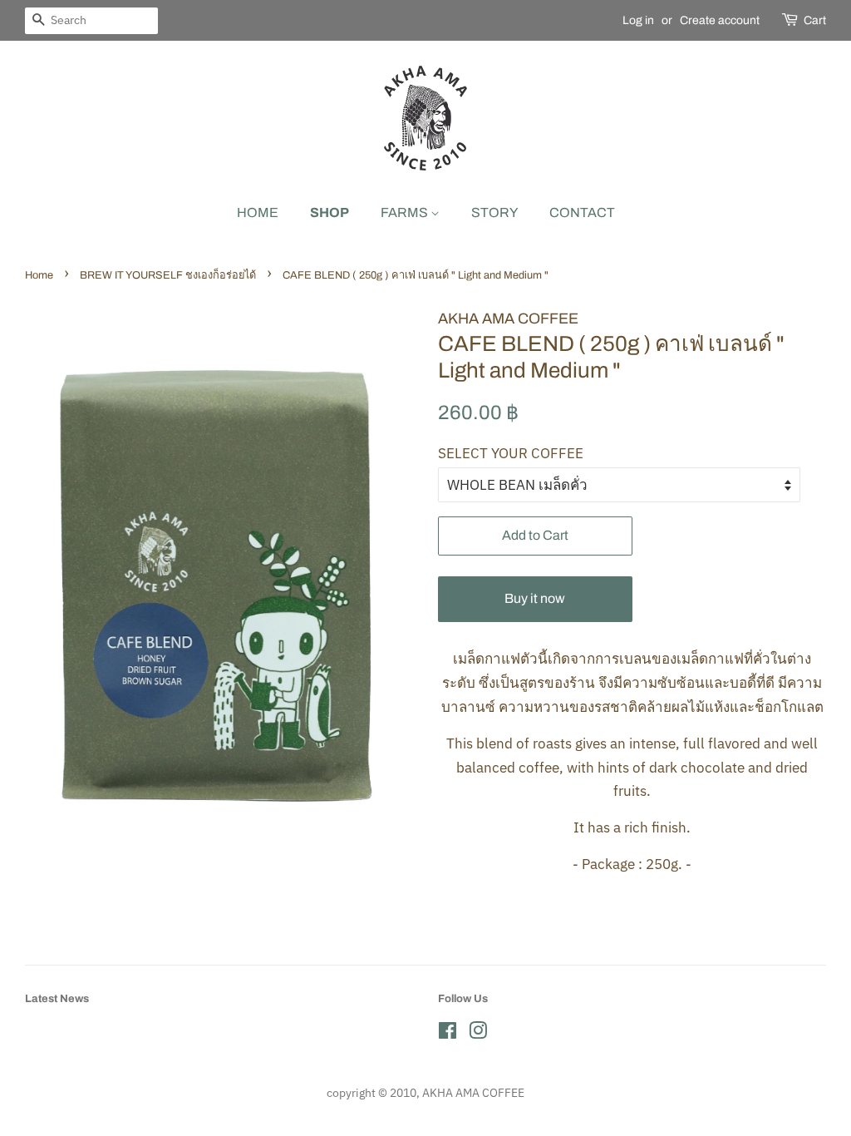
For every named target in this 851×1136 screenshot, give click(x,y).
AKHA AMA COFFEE (473, 1092)
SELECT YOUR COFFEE (510, 453)
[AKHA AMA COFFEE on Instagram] (478, 1033)
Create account (720, 20)
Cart (815, 20)
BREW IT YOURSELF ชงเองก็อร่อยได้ (168, 275)
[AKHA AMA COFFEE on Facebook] (447, 1033)
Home (39, 275)
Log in (638, 20)
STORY (494, 212)
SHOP (329, 212)
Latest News (57, 999)
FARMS (405, 212)
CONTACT (582, 212)
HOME (257, 212)
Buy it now (534, 598)
